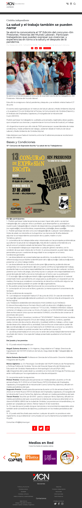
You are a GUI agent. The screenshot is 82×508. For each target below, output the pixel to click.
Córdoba (47, 48)
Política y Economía (23, 486)
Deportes (58, 486)
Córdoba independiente (58, 489)
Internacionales (58, 494)
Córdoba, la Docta (23, 494)
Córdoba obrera (23, 489)
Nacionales (59, 491)
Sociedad (23, 491)
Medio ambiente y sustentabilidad (23, 496)
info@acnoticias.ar (58, 501)
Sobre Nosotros (58, 496)
